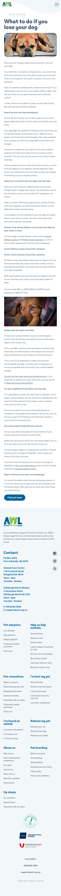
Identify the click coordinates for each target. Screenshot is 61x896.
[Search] (54, 568)
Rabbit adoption (11, 639)
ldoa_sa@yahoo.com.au (25, 465)
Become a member (12, 778)
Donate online (36, 633)
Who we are (9, 753)
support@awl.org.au (30, 872)
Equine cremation (11, 696)
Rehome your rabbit (39, 735)
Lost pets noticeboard (40, 703)
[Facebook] (54, 553)
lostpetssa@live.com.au (25, 469)
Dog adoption (9, 635)
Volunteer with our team (41, 663)
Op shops (10, 792)
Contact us (8, 769)
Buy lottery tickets (38, 658)
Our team (8, 765)
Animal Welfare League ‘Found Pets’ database (24, 249)
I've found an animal (12, 722)
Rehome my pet (40, 721)
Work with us (9, 774)
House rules (35, 771)
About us (9, 747)
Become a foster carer (40, 667)
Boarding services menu (41, 767)
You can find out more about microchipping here (25, 376)
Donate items (36, 642)
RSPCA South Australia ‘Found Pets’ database (24, 254)
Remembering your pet (14, 687)
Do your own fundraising (41, 654)
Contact (11, 552)
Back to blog (17, 14)
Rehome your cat (37, 727)
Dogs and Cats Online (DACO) (19, 383)
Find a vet (8, 651)
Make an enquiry (37, 753)
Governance (9, 783)
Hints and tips (36, 682)
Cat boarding (36, 758)
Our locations (10, 798)
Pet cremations (14, 676)
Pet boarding (38, 747)
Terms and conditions (40, 776)
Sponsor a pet (36, 638)
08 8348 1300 (13, 606)
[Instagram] (54, 561)
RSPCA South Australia (32, 240)
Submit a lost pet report (41, 687)
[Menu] (56, 4)
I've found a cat (10, 734)
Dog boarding (36, 762)
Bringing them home (13, 691)
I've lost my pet (40, 676)
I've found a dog (11, 738)
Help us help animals (38, 626)
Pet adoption (12, 625)
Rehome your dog (38, 731)
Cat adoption (9, 631)
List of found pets (38, 691)
